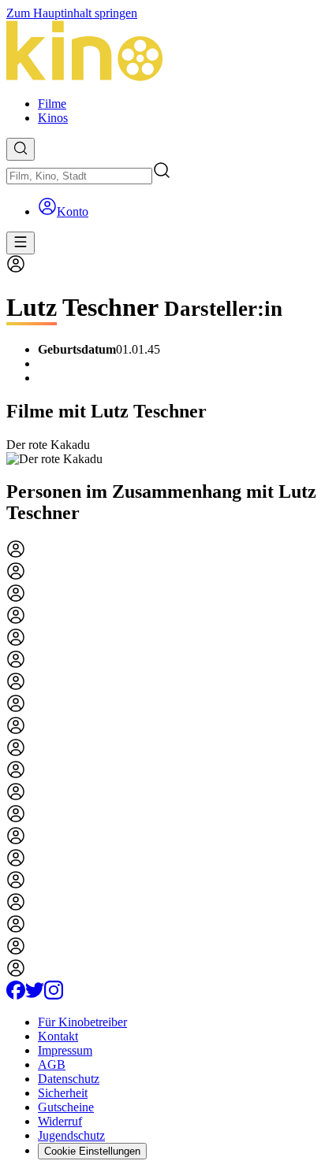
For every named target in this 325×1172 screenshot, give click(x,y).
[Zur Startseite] (162, 52)
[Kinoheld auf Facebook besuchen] (15, 995)
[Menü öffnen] (20, 243)
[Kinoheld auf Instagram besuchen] (53, 995)
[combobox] (79, 176)
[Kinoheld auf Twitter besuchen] (34, 995)
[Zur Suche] (20, 149)
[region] (162, 452)
